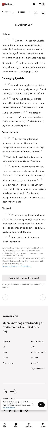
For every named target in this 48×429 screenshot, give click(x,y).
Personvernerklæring (9, 407)
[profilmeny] (41, 4)
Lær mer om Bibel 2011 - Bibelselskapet (16, 266)
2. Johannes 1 (6, 13)
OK (41, 404)
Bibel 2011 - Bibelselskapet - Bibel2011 (28, 284)
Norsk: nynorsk (7, 284)
